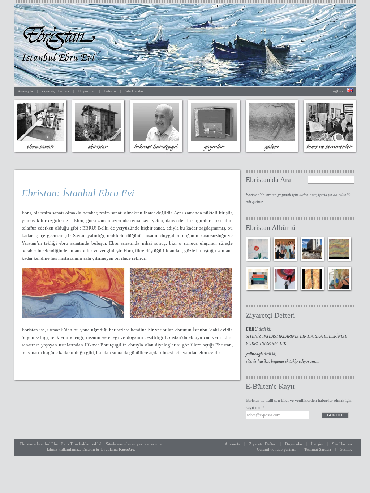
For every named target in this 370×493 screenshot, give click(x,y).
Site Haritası (135, 91)
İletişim (110, 91)
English (336, 91)
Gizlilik (346, 449)
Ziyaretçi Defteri (55, 91)
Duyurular (86, 91)
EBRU (252, 329)
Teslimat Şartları (317, 449)
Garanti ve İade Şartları (276, 449)
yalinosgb (255, 354)
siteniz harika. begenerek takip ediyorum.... (282, 361)
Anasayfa (25, 91)
